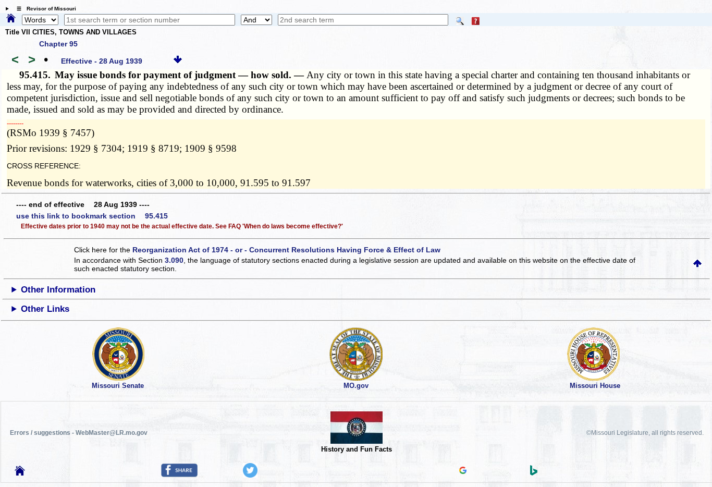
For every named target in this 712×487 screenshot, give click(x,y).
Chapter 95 (58, 44)
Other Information (58, 290)
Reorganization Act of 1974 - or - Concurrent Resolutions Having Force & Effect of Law (286, 250)
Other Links (45, 309)
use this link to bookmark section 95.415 (92, 216)
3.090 (174, 260)
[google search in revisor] (463, 471)
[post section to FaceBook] (179, 474)
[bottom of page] (178, 61)
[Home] (11, 19)
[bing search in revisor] (533, 473)
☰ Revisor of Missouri (43, 8)
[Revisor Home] (20, 473)
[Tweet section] (250, 475)
